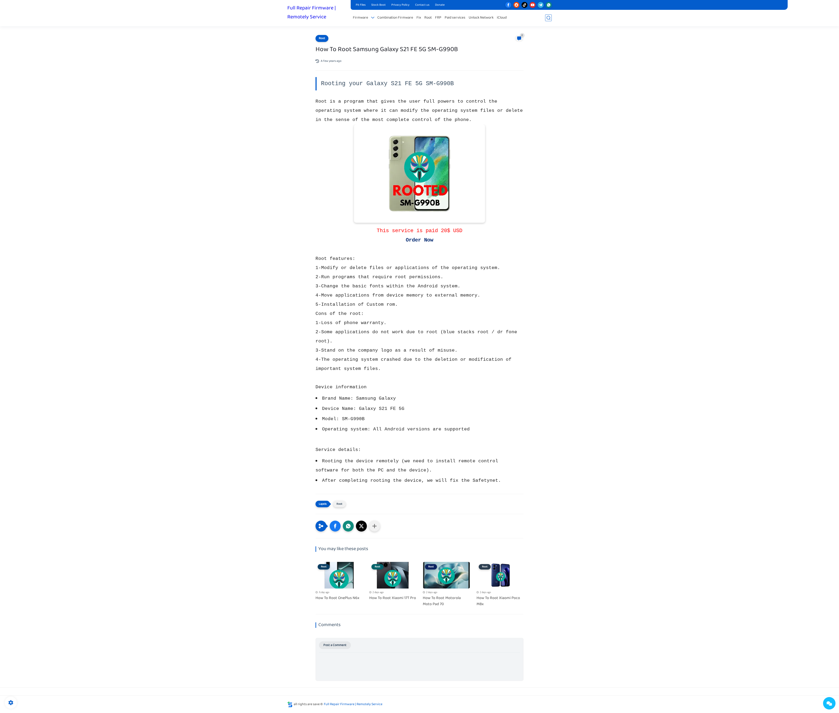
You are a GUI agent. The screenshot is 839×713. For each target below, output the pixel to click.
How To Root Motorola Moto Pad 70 (442, 601)
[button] (335, 526)
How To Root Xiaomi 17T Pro (392, 598)
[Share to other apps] (374, 526)
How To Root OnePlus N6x (337, 598)
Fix (418, 18)
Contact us (422, 5)
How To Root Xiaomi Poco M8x (498, 601)
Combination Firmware (395, 18)
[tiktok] (524, 5)
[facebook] (508, 5)
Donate (440, 5)
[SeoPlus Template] (290, 704)
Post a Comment (335, 645)
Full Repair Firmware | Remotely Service (311, 13)
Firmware (360, 18)
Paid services (455, 18)
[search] (548, 17)
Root (428, 18)
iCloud (502, 18)
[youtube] (533, 5)
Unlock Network (481, 18)
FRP (438, 18)
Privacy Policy (400, 5)
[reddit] (516, 5)
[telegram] (541, 5)
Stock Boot (378, 5)
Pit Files (361, 5)
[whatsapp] (549, 5)
